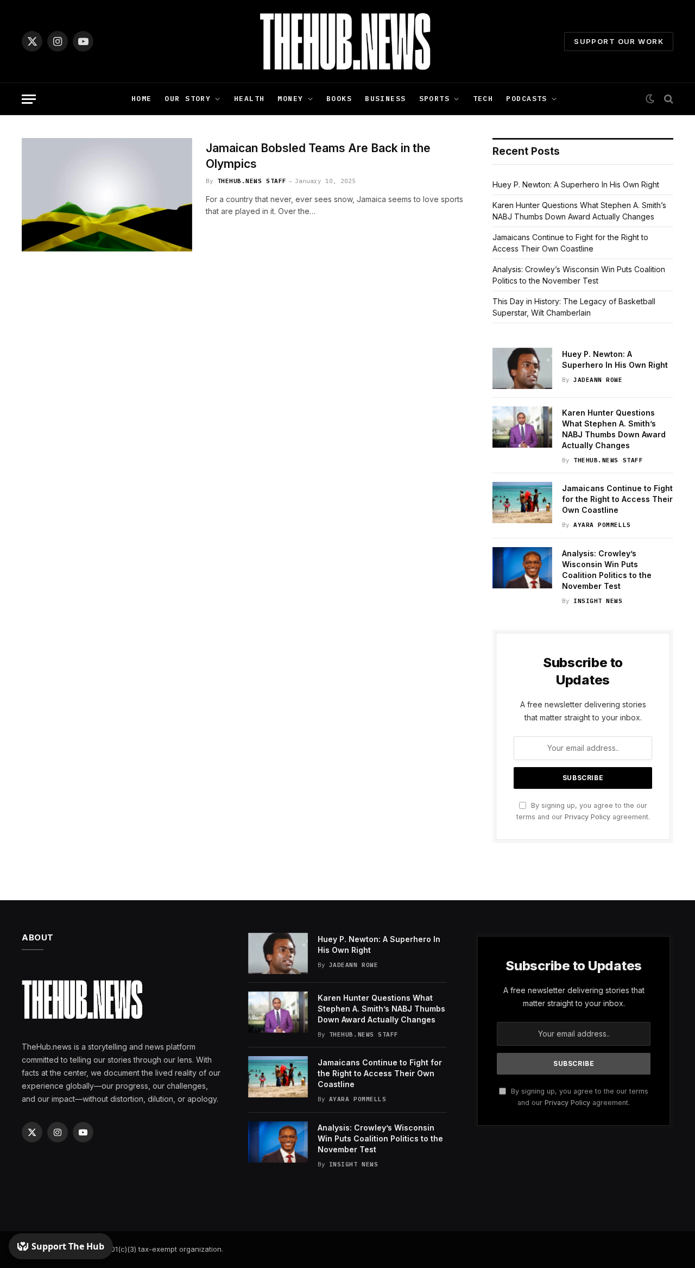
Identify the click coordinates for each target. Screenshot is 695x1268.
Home (141, 98)
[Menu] (29, 99)
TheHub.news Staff (252, 181)
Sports (434, 98)
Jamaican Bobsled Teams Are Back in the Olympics (318, 156)
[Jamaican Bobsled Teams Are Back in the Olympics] (107, 195)
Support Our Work (619, 41)
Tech (483, 98)
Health (249, 98)
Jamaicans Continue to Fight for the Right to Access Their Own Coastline (617, 499)
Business (385, 98)
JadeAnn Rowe (598, 380)
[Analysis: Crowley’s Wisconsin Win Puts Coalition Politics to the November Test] (522, 567)
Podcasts (526, 98)
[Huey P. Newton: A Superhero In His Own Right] (522, 368)
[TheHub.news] (347, 41)
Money (290, 98)
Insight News (598, 601)
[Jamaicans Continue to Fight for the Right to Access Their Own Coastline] (522, 502)
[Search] (667, 99)
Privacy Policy (587, 817)
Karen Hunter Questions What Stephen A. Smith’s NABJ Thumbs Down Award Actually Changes (614, 429)
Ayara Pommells (602, 525)
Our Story (188, 98)
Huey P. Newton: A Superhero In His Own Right (575, 184)
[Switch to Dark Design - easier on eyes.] (650, 99)
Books (339, 98)
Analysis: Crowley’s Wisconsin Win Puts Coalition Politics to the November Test (607, 570)
